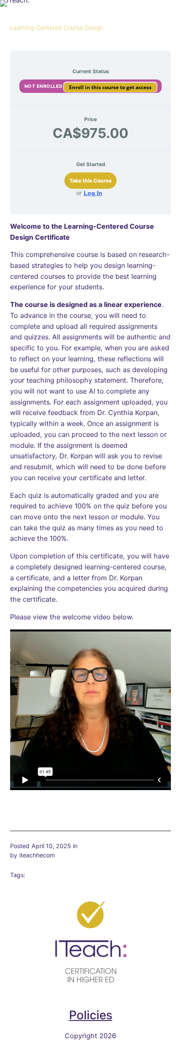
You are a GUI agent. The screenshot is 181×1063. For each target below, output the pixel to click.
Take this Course (90, 180)
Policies (90, 1015)
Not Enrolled (44, 86)
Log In (93, 193)
